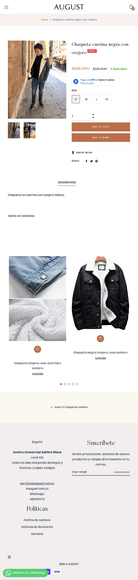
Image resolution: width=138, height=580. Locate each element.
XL (107, 99)
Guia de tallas (83, 152)
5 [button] (77, 384)
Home (44, 20)
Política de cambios (37, 520)
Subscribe (122, 472)
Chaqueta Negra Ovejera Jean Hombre (100, 352)
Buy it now (101, 137)
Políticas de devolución (37, 527)
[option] (37, 321)
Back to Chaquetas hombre (71, 407)
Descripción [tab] (67, 182)
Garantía (37, 534)
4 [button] (73, 384)
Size (74, 90)
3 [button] (69, 384)
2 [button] (65, 384)
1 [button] (61, 384)
